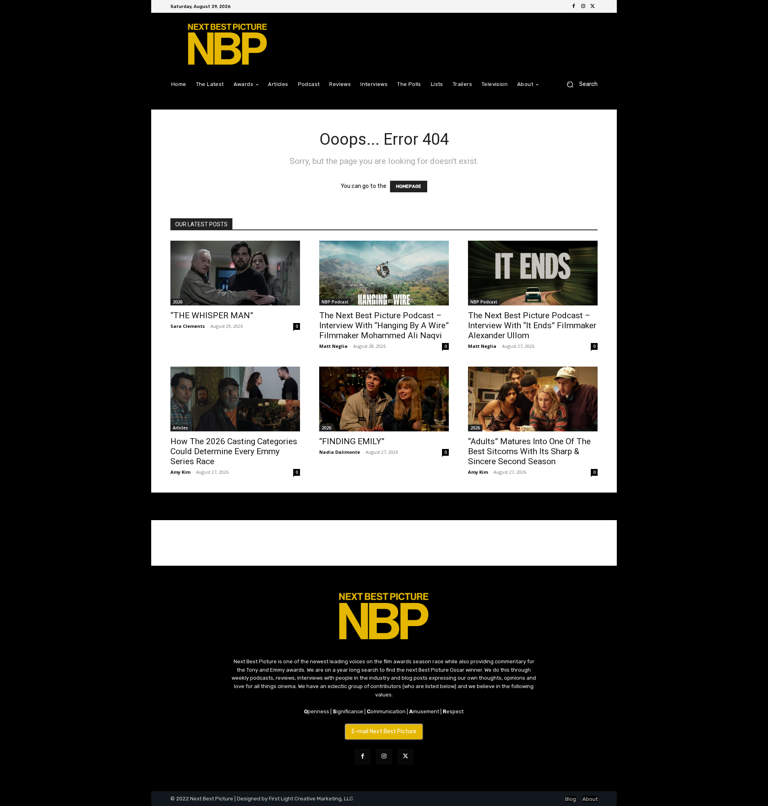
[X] (593, 6)
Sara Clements (187, 326)
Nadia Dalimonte (339, 452)
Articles (180, 428)
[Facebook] (573, 6)
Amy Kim (180, 472)
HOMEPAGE (408, 186)
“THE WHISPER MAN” (211, 315)
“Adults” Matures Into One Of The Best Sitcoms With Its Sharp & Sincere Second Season (529, 451)
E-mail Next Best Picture (384, 731)
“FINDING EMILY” (351, 441)
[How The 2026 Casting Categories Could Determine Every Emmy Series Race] (235, 399)
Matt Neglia (333, 346)
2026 (177, 302)
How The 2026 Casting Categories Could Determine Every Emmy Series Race (233, 451)
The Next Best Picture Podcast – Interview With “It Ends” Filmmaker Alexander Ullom (532, 325)
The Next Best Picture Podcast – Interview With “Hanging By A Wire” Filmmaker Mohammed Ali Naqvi (384, 325)
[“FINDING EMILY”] (384, 399)
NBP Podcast (335, 302)
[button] (579, 84)
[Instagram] (583, 6)
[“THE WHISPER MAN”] (235, 273)
